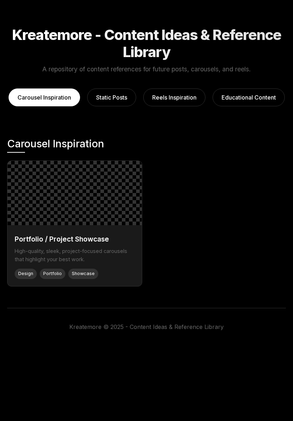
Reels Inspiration (174, 97)
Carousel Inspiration (44, 97)
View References (74, 193)
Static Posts (111, 97)
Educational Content (249, 97)
